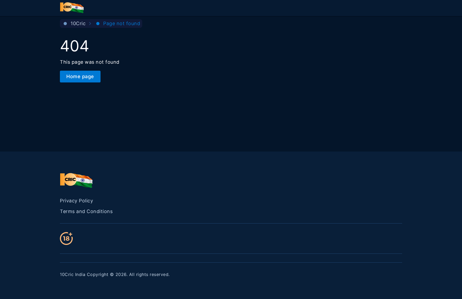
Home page (80, 76)
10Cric (78, 23)
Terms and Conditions (86, 211)
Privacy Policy (76, 200)
